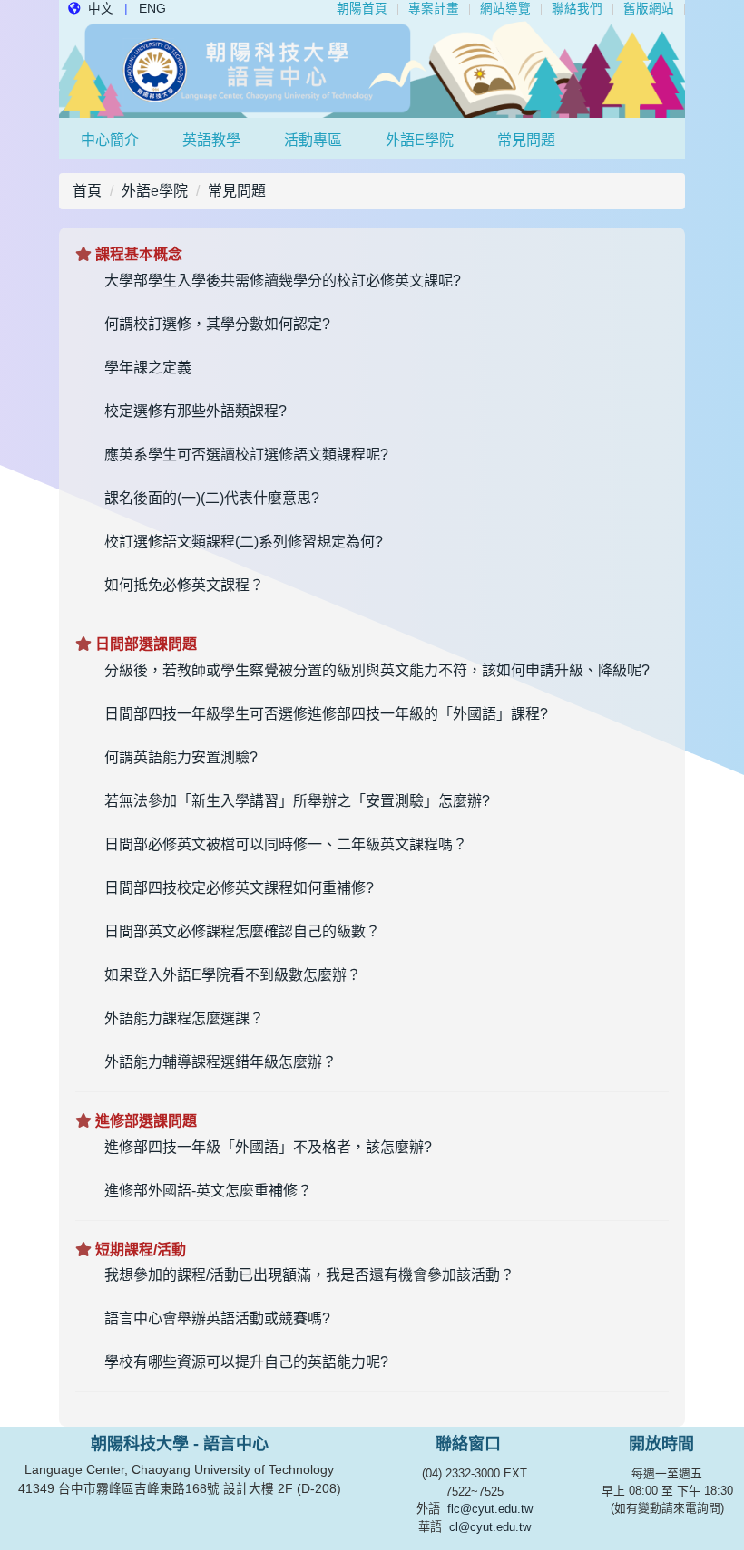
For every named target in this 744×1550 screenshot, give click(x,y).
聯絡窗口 (468, 1444)
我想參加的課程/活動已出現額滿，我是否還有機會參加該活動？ (309, 1275)
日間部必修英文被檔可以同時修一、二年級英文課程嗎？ (285, 844)
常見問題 (526, 140)
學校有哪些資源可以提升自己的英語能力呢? (246, 1362)
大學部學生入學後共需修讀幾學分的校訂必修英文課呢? (282, 280)
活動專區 (313, 140)
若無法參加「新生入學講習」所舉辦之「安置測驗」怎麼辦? (297, 801)
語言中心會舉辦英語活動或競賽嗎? (217, 1318)
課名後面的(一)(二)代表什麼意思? (211, 498)
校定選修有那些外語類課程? (195, 411)
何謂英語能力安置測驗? (181, 757)
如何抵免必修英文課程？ (184, 585)
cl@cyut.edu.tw (490, 1527)
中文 (100, 8)
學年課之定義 (147, 367)
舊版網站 (648, 8)
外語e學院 (420, 140)
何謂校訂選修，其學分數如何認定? (217, 324)
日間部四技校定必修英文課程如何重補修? (239, 888)
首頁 (87, 191)
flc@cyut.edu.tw (490, 1509)
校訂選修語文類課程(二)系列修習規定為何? (243, 541)
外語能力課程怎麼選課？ (184, 1018)
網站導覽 (505, 8)
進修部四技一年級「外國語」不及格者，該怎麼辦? (268, 1147)
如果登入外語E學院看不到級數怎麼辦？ (232, 975)
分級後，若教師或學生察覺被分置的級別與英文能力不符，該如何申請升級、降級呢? (377, 670)
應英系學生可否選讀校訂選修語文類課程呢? (246, 454)
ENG (152, 8)
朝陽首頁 (362, 8)
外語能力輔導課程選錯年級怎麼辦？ (220, 1062)
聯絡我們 (577, 8)
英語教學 (211, 140)
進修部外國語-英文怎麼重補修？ (208, 1190)
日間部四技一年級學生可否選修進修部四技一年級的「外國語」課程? (326, 714)
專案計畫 (433, 8)
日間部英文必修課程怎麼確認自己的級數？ (242, 931)
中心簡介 (110, 140)
